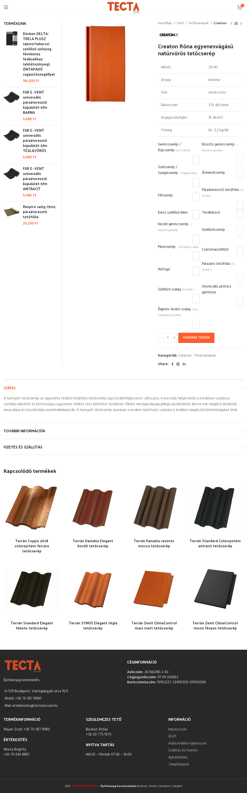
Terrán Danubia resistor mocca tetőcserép (154, 543)
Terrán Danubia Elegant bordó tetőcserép (93, 543)
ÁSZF (172, 736)
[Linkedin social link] (184, 364)
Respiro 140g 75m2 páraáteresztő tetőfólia (39, 211)
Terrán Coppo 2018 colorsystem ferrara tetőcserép (31, 545)
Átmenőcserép (213, 173)
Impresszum (177, 729)
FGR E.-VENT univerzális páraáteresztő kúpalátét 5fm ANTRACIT (35, 178)
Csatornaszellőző (215, 249)
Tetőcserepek (198, 23)
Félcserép (165, 195)
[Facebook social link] (172, 364)
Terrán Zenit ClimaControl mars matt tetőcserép (154, 625)
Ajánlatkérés (178, 757)
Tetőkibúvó (211, 213)
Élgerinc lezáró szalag (178, 311)
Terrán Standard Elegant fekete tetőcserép (32, 625)
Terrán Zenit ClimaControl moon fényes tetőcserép (215, 625)
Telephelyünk (178, 764)
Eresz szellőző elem (173, 213)
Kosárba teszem (196, 337)
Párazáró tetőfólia (218, 266)
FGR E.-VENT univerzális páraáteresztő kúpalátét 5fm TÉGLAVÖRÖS (35, 140)
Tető (180, 23)
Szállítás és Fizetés (183, 750)
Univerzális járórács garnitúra (216, 289)
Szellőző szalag (176, 289)
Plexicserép (178, 247)
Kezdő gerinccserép (175, 226)
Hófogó (164, 269)
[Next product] (241, 23)
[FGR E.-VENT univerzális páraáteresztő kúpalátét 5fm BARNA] (11, 105)
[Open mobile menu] (6, 7)
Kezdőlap (165, 23)
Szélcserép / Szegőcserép (177, 170)
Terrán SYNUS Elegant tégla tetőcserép (93, 625)
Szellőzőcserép (213, 230)
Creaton (219, 23)
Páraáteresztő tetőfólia (222, 192)
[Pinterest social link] (178, 364)
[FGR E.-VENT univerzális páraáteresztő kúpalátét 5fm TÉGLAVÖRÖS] (11, 144)
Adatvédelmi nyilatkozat (187, 743)
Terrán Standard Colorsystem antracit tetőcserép (215, 543)
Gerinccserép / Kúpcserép (174, 147)
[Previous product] (231, 23)
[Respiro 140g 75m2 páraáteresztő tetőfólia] (11, 215)
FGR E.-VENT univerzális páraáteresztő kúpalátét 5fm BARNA (35, 102)
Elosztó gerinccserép (220, 147)
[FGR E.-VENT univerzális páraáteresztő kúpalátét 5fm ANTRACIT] (11, 182)
